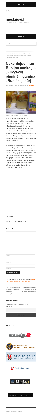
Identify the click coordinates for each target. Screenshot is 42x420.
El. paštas (8, 262)
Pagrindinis (14, 53)
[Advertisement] (21, 192)
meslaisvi (11, 85)
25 (29, 53)
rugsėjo (25, 53)
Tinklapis (8, 268)
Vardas (8, 255)
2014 (20, 53)
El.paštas (9, 306)
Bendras (31, 85)
